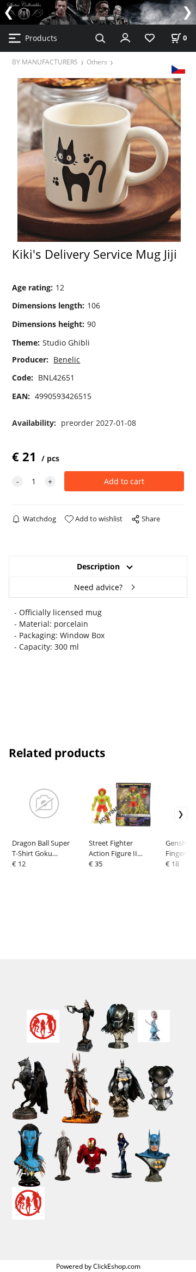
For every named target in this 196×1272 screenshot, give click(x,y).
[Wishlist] (149, 38)
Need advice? (98, 587)
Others (97, 61)
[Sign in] (125, 37)
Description (98, 566)
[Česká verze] (178, 68)
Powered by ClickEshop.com (98, 1266)
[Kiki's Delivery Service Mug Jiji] (97, 160)
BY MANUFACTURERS (45, 61)
